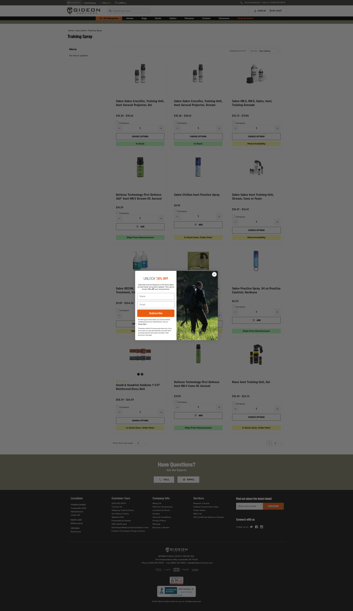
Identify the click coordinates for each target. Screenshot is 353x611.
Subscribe (155, 313)
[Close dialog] (214, 274)
